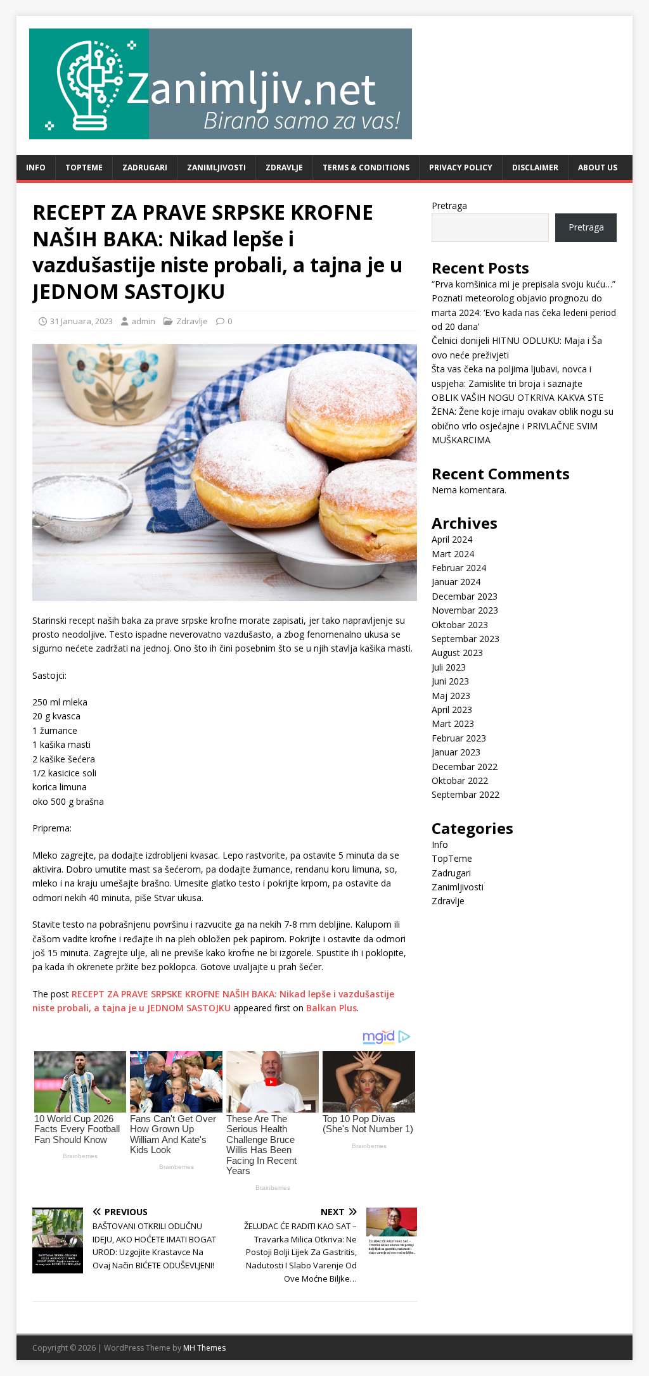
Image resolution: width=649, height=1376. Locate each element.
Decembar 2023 (465, 596)
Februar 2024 (459, 568)
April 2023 (452, 710)
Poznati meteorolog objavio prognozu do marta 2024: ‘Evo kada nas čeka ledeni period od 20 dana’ (524, 312)
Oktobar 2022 (460, 780)
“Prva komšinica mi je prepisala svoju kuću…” (523, 284)
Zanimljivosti (216, 167)
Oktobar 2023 (460, 625)
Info (36, 167)
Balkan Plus (331, 1008)
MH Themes (204, 1347)
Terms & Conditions (366, 167)
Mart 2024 (453, 554)
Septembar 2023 (465, 639)
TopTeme (84, 167)
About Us (597, 167)
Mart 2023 (453, 723)
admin (143, 321)
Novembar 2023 (465, 610)
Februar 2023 (459, 738)
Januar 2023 (456, 752)
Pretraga (449, 205)
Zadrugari (144, 167)
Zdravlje (284, 167)
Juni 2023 (450, 681)
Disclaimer (535, 167)
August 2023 (457, 653)
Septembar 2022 (465, 794)
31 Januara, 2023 (81, 321)
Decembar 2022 (465, 767)
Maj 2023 (451, 696)
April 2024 (452, 539)
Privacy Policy (460, 167)
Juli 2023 (449, 667)
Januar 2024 (456, 582)
